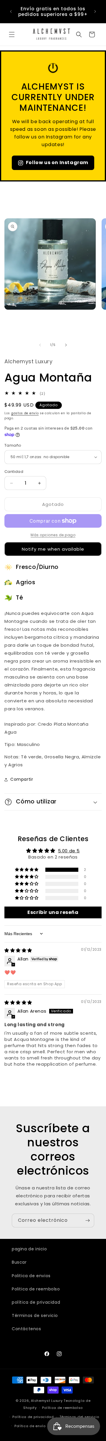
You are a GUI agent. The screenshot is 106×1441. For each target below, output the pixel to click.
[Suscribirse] (87, 1220)
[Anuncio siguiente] (95, 11)
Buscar (19, 1262)
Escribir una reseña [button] (52, 912)
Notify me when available (53, 549)
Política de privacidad (33, 1416)
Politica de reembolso (36, 1289)
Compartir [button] (21, 779)
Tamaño (12, 445)
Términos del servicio (79, 1416)
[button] (11, 34)
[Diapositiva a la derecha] (65, 345)
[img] (18, 950)
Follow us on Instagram (57, 162)
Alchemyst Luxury (46, 1400)
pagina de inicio (29, 1249)
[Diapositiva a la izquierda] (40, 345)
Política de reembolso (62, 1407)
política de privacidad (36, 1302)
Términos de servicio (35, 1315)
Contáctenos (26, 1329)
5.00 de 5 (69, 851)
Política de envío (30, 1426)
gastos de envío (25, 413)
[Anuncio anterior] (10, 11)
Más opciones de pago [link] (53, 534)
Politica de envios (31, 1276)
